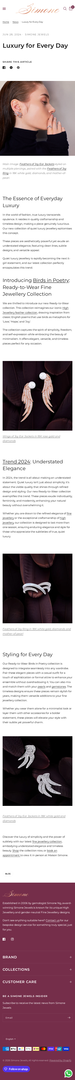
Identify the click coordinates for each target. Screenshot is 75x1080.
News (15, 22)
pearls (41, 686)
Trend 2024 (16, 462)
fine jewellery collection (47, 841)
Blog (8, 874)
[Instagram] (15, 939)
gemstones (59, 686)
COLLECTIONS (16, 969)
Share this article (17, 62)
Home (6, 22)
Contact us (52, 920)
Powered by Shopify (60, 1060)
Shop (15, 850)
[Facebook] (6, 939)
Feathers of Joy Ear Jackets (37, 164)
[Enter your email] (68, 1018)
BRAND (10, 957)
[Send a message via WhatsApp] (68, 1073)
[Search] (65, 8)
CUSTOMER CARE (20, 982)
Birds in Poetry (51, 280)
